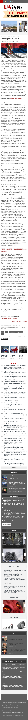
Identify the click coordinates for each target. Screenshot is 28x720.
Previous (1, 27)
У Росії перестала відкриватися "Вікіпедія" (14, 409)
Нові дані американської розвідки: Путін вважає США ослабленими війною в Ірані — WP (14, 388)
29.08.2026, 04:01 (7, 571)
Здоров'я (4, 705)
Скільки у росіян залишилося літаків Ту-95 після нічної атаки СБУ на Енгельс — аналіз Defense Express (14, 399)
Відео (13, 705)
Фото (14, 530)
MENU (1, 1)
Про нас (3, 715)
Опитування (14, 496)
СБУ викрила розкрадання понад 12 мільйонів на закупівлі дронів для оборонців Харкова (15, 454)
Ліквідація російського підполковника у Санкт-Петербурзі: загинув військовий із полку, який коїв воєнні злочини (14, 463)
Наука (10, 704)
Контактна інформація (10, 715)
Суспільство (19, 702)
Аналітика (14, 473)
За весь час (21, 664)
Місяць (14, 664)
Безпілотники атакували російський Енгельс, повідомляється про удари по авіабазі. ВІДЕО (13, 562)
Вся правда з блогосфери (6, 36)
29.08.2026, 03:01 (7, 583)
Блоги (14, 633)
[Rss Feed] (5, 2)
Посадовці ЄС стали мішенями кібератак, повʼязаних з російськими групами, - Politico (17, 483)
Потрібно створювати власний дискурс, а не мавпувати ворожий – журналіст (14, 249)
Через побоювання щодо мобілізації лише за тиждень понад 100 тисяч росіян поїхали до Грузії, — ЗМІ (15, 378)
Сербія (6, 332)
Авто (20, 704)
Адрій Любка (20, 332)
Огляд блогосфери (18, 705)
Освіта (17, 704)
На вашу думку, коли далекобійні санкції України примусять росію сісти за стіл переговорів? (13, 500)
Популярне (20, 661)
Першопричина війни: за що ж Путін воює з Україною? (17, 644)
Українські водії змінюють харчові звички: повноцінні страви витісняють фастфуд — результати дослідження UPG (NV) (14, 574)
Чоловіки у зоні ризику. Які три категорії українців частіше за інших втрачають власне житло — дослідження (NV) (14, 591)
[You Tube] (12, 2)
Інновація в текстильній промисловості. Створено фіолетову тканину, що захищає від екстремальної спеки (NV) (14, 586)
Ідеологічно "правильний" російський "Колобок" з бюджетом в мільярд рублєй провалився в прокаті (17, 650)
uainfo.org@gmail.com (19, 715)
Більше (14, 467)
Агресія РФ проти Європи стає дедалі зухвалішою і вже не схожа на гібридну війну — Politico (15, 372)
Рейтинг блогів (10, 707)
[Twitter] (10, 2)
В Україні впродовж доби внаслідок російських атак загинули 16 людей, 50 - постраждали (14, 442)
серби (2, 332)
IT (21, 704)
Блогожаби (14, 598)
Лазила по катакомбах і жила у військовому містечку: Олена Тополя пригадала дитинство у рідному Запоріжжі (15, 367)
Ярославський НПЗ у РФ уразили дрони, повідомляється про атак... (7, 30)
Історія (13, 704)
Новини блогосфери (17, 36)
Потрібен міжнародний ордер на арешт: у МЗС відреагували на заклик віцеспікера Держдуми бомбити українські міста (14, 447)
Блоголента (4, 707)
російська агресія (12, 332)
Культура (7, 704)
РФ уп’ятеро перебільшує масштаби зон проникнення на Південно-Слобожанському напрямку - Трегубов (15, 420)
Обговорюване (9, 661)
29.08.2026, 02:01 (7, 594)
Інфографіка (14, 617)
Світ (3, 704)
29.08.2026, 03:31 (7, 576)
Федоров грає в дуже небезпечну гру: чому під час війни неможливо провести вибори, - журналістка (17, 490)
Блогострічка (14, 566)
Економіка (24, 702)
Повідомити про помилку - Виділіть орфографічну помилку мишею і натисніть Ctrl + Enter (13, 327)
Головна (3, 702)
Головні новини (9, 702)
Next (26, 27)
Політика (14, 702)
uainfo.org (16, 712)
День (6, 664)
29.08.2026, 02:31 (7, 588)
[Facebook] (7, 2)
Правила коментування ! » (21, 361)
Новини (13, 363)
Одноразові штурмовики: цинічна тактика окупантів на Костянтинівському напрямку (16, 638)
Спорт (7, 705)
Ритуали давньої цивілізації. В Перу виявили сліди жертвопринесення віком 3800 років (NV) (15, 569)
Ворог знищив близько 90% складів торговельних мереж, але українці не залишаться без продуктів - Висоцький (13, 404)
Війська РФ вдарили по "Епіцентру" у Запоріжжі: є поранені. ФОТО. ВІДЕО (14, 545)
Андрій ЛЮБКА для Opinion (19, 321)
